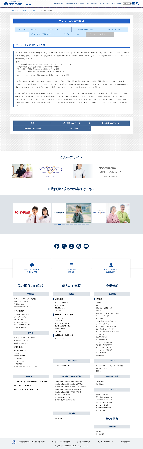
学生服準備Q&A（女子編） (63, 397)
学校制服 (30, 294)
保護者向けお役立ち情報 (71, 376)
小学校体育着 (18, 364)
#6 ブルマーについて (71, 34)
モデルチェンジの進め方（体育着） (25, 338)
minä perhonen (18, 319)
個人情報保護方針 (101, 337)
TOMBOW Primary (20, 327)
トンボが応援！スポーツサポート (106, 326)
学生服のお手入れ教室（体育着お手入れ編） (68, 392)
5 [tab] (71, 224)
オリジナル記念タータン (103, 324)
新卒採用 (98, 431)
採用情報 (112, 418)
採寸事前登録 (100, 334)
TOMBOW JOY (59, 339)
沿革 (97, 305)
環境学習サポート (101, 368)
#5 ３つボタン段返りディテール (43, 34)
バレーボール (18, 358)
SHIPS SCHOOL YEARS (22, 325)
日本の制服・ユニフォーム (104, 400)
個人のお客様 (71, 286)
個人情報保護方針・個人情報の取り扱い (31, 442)
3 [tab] (63, 224)
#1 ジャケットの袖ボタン (28, 29)
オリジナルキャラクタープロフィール (107, 331)
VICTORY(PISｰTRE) (20, 350)
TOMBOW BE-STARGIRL (63, 323)
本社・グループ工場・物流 (104, 308)
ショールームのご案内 (103, 316)
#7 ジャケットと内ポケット (100, 34)
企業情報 (23, 10)
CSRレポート (100, 371)
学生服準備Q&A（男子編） (63, 394)
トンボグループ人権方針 (103, 347)
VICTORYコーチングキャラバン (26, 389)
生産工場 (98, 310)
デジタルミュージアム (103, 394)
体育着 (30, 333)
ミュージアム (32, 10)
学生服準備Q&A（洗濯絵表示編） (65, 400)
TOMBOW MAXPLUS (61, 303)
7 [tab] (79, 224)
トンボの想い (100, 318)
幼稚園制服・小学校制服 (64, 335)
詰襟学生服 (59, 299)
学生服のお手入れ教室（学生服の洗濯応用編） (69, 384)
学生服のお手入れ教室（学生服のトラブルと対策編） (71, 387)
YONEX (16, 353)
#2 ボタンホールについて (57, 29)
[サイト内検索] (137, 3)
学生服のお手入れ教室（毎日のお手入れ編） (68, 389)
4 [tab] (67, 224)
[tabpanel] (71, 213)
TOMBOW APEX (60, 308)
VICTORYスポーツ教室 (22, 385)
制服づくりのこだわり (21, 301)
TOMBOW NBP (60, 305)
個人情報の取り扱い (102, 339)
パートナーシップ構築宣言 (104, 350)
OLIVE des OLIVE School (63, 326)
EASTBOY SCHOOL (20, 322)
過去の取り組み (100, 410)
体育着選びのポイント (21, 340)
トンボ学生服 (59, 318)
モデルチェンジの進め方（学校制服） (25, 299)
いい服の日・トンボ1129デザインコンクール (31, 382)
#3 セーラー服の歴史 (85, 29)
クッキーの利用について (105, 442)
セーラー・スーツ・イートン (65, 314)
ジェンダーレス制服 (20, 317)
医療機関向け (100, 384)
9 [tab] (87, 224)
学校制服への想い (19, 304)
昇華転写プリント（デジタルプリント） (26, 366)
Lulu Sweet (58, 321)
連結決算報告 (100, 355)
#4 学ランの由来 (114, 29)
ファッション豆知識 (102, 405)
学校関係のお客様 (30, 286)
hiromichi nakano (60, 328)
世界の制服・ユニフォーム (104, 397)
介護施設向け (100, 381)
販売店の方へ (59, 418)
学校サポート (31, 376)
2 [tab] (59, 224)
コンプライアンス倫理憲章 (104, 342)
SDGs (112, 361)
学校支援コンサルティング (22, 307)
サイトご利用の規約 (83, 442)
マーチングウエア (19, 361)
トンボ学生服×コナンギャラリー (106, 329)
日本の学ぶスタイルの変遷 (104, 402)
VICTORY (58, 310)
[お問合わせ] (133, 3)
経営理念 (98, 303)
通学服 (71, 294)
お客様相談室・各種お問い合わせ (106, 321)
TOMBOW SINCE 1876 (21, 314)
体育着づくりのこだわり (21, 343)
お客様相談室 (125, 442)
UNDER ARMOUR (19, 356)
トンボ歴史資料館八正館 (103, 407)
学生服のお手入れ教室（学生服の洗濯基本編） (69, 381)
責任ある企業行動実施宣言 (104, 345)
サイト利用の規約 (101, 353)
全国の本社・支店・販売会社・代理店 (107, 313)
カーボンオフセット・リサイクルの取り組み (109, 366)
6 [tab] (75, 224)
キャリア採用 (100, 434)
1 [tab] (55, 224)
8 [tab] (83, 224)
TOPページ (14, 10)
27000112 (14, 442)
